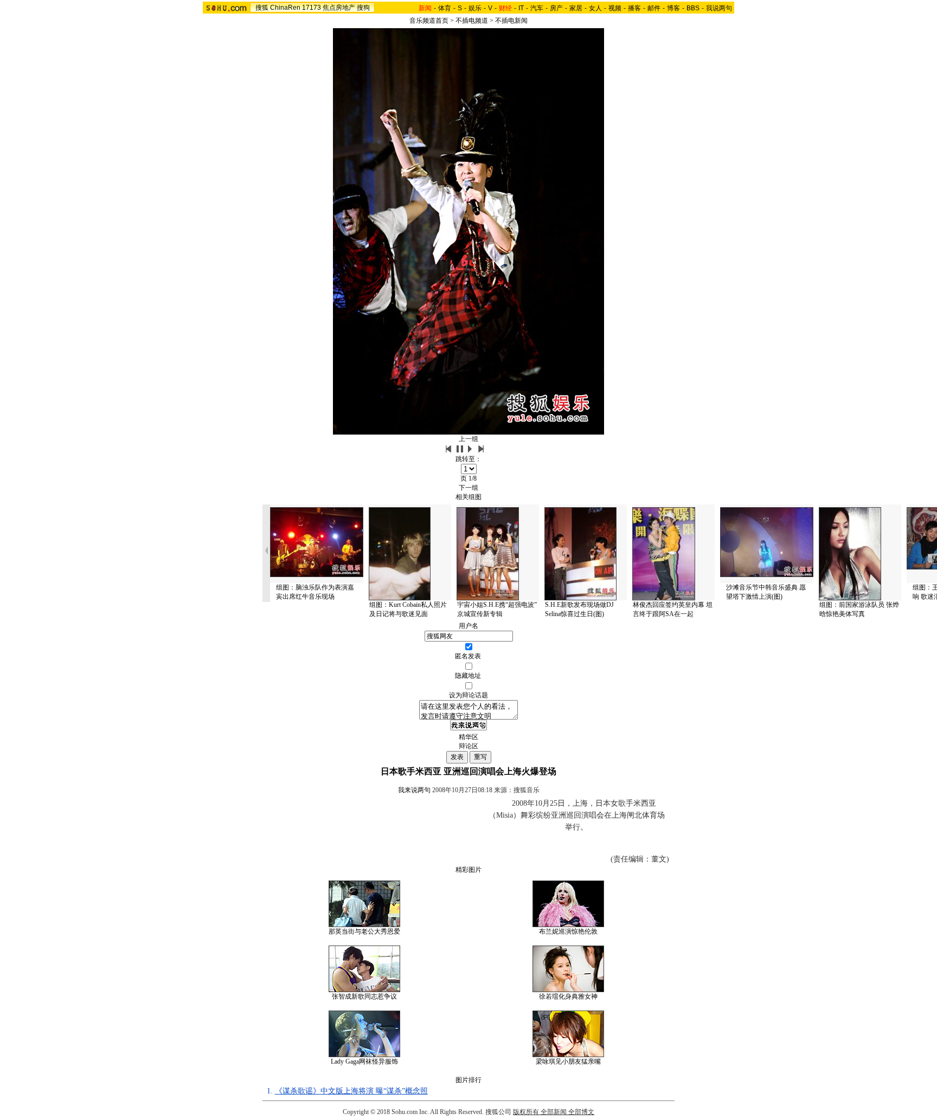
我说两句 (719, 8)
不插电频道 (471, 20)
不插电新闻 (511, 20)
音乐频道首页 (428, 20)
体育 (444, 8)
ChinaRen (285, 7)
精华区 (468, 737)
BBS (692, 8)
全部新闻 (554, 1112)
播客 (634, 8)
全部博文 (581, 1112)
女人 (595, 8)
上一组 (468, 439)
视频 (614, 8)
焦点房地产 (339, 7)
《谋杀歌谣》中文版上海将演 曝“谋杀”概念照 (351, 1091)
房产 (556, 8)
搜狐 (261, 7)
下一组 (468, 487)
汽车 (536, 8)
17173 (311, 7)
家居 (575, 8)
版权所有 (526, 1112)
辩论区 (468, 746)
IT (521, 8)
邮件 (653, 8)
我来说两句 (414, 790)
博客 (673, 8)
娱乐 (475, 8)
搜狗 (363, 7)
